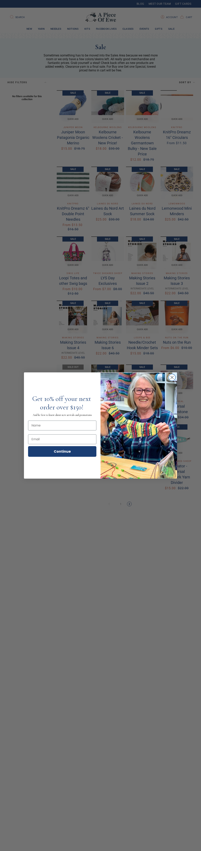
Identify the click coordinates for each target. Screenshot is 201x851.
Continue (62, 451)
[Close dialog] (172, 377)
